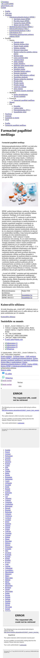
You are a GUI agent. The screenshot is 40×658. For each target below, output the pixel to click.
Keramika (17, 106)
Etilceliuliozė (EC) (15, 32)
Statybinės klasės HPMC (22, 19)
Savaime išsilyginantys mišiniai (24, 75)
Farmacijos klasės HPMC (22, 23)
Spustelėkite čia (27, 295)
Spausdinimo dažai (20, 112)
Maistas (12, 102)
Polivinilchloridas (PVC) (22, 110)
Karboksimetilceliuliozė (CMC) (20, 31)
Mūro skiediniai (19, 67)
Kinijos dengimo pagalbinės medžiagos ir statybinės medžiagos (19, 359)
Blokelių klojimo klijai (21, 44)
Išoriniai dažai (18, 56)
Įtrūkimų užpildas (19, 48)
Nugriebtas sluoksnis (21, 77)
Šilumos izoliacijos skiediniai (23, 79)
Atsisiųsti (8, 116)
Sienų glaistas (18, 89)
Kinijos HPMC (33, 364)
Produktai (8, 15)
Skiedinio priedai (19, 69)
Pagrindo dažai (19, 42)
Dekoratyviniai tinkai (21, 50)
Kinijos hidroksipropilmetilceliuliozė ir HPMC (14, 363)
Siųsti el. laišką (6, 370)
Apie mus (8, 13)
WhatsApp (9, 378)
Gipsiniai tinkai (19, 60)
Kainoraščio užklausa (8, 317)
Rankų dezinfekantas (21, 94)
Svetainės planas (18, 356)
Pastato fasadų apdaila (21, 46)
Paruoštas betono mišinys (22, 71)
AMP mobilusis (30, 356)
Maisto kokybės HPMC (22, 25)
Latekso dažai (18, 108)
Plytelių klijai (18, 81)
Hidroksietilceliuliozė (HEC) (19, 29)
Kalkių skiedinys (19, 63)
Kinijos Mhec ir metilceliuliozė (11, 362)
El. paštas (8, 374)
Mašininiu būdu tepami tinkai (23, 65)
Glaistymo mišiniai (20, 87)
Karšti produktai (6, 356)
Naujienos (8, 114)
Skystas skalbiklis (19, 96)
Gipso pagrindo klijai (21, 58)
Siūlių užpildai (18, 61)
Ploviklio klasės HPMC (22, 21)
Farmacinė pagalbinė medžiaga (24, 100)
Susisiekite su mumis (12, 118)
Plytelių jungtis (19, 83)
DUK (7, 120)
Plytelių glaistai (19, 85)
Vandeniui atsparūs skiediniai (23, 91)
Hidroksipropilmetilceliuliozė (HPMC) (22, 17)
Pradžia (7, 11)
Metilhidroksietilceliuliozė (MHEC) (21, 27)
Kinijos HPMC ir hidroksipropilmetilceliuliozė (16, 358)
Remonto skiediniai (20, 73)
